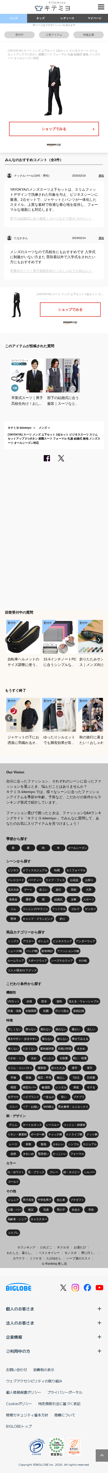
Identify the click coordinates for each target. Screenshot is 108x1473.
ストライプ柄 (74, 1134)
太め (33, 1058)
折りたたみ (58, 1067)
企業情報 (14, 1337)
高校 (73, 889)
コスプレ (13, 1232)
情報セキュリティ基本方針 (27, 1414)
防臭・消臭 (14, 1010)
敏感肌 (46, 1087)
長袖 (28, 1077)
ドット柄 (91, 1134)
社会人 (76, 1209)
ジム (13, 908)
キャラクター (39, 1219)
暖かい (76, 1029)
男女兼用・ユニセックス (73, 1106)
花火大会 (13, 889)
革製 (28, 1144)
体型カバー (29, 1087)
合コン (43, 889)
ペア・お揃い (31, 1106)
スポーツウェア (37, 960)
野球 (13, 918)
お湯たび (80, 1247)
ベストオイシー (49, 1253)
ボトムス (43, 941)
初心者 (61, 1199)
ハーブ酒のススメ (78, 1258)
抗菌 (46, 1010)
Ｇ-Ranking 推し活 (54, 1263)
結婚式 (58, 899)
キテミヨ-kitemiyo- (20, 427)
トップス (13, 941)
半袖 (13, 1077)
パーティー (35, 880)
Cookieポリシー (19, 1403)
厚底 (76, 1087)
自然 (13, 1153)
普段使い (43, 1153)
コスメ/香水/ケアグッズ (22, 970)
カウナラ (19, 1258)
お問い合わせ (16, 1369)
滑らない (30, 1029)
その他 (82, 960)
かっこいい (60, 1153)
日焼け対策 (65, 1048)
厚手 (74, 1067)
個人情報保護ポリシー (23, 1392)
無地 (43, 1144)
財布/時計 (47, 950)
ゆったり (48, 1058)
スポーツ (88, 899)
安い (64, 1096)
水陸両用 (30, 1010)
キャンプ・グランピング (38, 918)
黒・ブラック (36, 1172)
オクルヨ (63, 1247)
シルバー (89, 1172)
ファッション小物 (68, 950)
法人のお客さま (20, 1323)
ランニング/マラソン (35, 908)
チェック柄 (55, 1134)
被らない (62, 1038)
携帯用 (42, 1067)
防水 (44, 1001)
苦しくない (14, 1029)
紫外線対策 (47, 1048)
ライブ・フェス (55, 880)
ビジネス (13, 870)
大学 (88, 889)
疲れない (61, 1029)
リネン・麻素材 (17, 1134)
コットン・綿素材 (74, 1124)
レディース (67, 18)
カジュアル (90, 1144)
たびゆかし (54, 1258)
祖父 (31, 1209)
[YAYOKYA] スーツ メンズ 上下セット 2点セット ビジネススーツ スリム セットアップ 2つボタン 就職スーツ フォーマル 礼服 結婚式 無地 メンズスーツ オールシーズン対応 (54, 438)
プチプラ (78, 1096)
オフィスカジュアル (35, 870)
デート (28, 889)
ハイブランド (31, 1096)
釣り (62, 918)
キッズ (40, 18)
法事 (73, 899)
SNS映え (48, 1106)
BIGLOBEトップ (19, 1426)
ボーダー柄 (37, 1134)
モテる (91, 1087)
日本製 (91, 1077)
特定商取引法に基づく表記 (59, 1403)
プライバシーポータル (64, 1392)
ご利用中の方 (18, 1351)
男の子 (61, 1209)
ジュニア (13, 1199)
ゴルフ (75, 908)
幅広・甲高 (44, 1077)
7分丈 (76, 1077)
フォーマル (77, 1153)
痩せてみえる (80, 1038)
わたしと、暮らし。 (20, 1253)
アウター (28, 941)
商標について (64, 1414)
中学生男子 (44, 1199)
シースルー (53, 1124)
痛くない (13, 1048)
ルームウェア (16, 960)
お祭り (89, 880)
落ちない (47, 1038)
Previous (9, 640)
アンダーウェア (85, 941)
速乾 (59, 1001)
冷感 (29, 1001)
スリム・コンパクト (20, 1067)
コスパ (13, 1106)
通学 (28, 899)
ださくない (29, 1048)
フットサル (59, 908)
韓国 (13, 1087)
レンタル (61, 1087)
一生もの (48, 1096)
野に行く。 (88, 1253)
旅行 (58, 889)
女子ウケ (13, 1096)
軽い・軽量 (80, 1058)
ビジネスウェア (62, 941)
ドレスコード (16, 880)
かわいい (58, 1144)
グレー (54, 1172)
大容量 (64, 1058)
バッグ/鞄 (32, 950)
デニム (13, 1124)
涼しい (91, 1029)
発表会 (13, 899)
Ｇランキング (26, 1247)
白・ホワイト (16, 1172)
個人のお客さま (20, 1309)
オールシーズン (77, 847)
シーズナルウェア (62, 960)
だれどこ (46, 1247)
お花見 (74, 880)
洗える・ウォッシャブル (84, 1001)
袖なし (61, 1077)
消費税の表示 (43, 1369)
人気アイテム (54, 34)
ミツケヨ (36, 1258)
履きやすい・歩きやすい (23, 1038)
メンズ (13, 18)
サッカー (90, 908)
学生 (91, 1209)
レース (13, 1144)
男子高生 (28, 1199)
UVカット (14, 1001)
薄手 (89, 1067)
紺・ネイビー (71, 1172)
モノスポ (71, 1253)
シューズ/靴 (15, 950)
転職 (57, 870)
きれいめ (28, 1153)
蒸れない (45, 1029)
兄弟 (46, 1209)
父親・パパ (14, 1209)
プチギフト (77, 1199)
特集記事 (88, 34)
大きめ (81, 1048)
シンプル (73, 1144)
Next (99, 640)
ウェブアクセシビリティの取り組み (34, 1380)
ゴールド (13, 1181)
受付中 (19, 34)
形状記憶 (78, 1010)
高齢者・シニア (17, 1219)
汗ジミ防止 (62, 1010)
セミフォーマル (76, 870)
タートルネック (32, 1124)
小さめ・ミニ (16, 1058)
